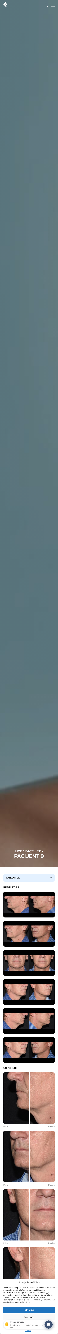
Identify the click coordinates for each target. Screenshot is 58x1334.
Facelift (33, 851)
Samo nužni (29, 1317)
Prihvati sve (29, 1310)
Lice (18, 851)
